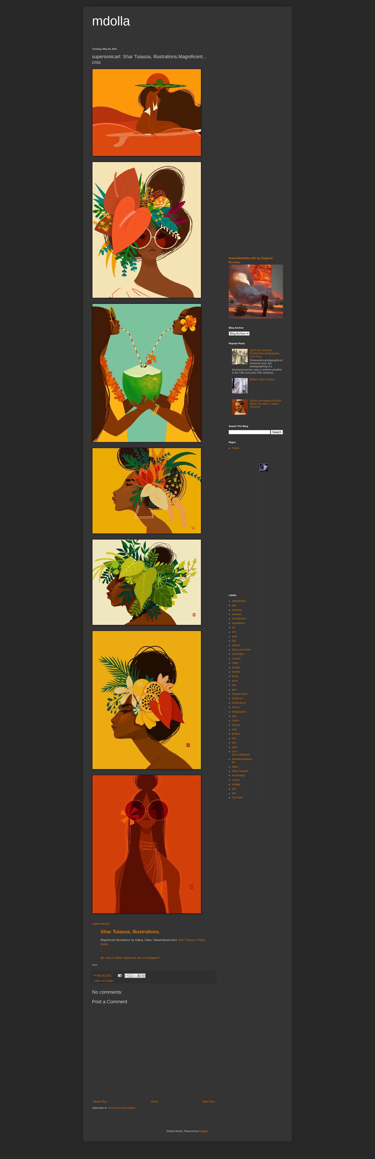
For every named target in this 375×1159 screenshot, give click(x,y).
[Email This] (127, 976)
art (103, 980)
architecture (239, 618)
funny (235, 676)
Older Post (208, 1101)
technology (238, 775)
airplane (237, 609)
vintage (236, 784)
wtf (233, 793)
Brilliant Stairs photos (262, 379)
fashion (236, 671)
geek (235, 680)
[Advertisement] (242, 74)
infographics (239, 711)
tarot (234, 747)
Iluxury (236, 707)
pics (234, 738)
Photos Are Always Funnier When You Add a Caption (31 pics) (265, 404)
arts (234, 631)
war (234, 788)
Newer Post (100, 1101)
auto (234, 636)
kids (234, 716)
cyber (235, 662)
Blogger (203, 1131)
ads (234, 605)
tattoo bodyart (240, 771)
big (234, 640)
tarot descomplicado (241, 753)
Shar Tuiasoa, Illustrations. (130, 931)
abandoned (239, 601)
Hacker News (240, 693)
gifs (234, 685)
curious (236, 658)
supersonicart (100, 923)
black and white (241, 649)
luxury (235, 720)
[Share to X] (135, 976)
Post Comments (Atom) (121, 1107)
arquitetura (238, 623)
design (109, 980)
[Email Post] (119, 975)
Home (154, 1101)
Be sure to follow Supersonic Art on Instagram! (130, 957)
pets (234, 729)
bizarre (236, 645)
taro (234, 742)
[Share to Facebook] (139, 976)
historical (237, 698)
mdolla (111, 21)
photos (236, 733)
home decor (239, 702)
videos (236, 779)
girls (234, 689)
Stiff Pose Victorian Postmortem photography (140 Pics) (265, 353)
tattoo (235, 766)
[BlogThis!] (131, 976)
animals (236, 614)
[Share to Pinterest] (143, 976)
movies (236, 725)
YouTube (237, 797)
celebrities (238, 654)
